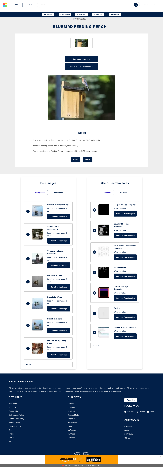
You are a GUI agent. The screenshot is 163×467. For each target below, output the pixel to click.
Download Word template (125, 214)
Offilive (127, 438)
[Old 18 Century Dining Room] (38, 353)
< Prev (75, 159)
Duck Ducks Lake (54, 319)
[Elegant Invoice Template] (104, 214)
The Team (13, 404)
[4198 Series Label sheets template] (104, 257)
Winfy (70, 426)
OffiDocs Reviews (77, 453)
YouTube (130, 412)
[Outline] (104, 318)
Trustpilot (131, 400)
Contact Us (13, 411)
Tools (28, 5)
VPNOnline (72, 423)
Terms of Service (15, 423)
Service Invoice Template (125, 327)
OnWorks (71, 407)
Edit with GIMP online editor (81, 66)
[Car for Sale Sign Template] (104, 297)
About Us (12, 407)
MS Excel (123, 192)
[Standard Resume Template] (104, 235)
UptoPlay (71, 411)
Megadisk (71, 419)
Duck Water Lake (54, 275)
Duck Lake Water (54, 297)
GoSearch (128, 427)
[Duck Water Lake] (38, 286)
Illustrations (58, 192)
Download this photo (81, 59)
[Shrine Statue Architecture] (38, 239)
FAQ (10, 441)
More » (29, 364)
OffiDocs (71, 404)
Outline (117, 308)
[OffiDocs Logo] (5, 4)
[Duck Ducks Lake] (38, 330)
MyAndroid (72, 430)
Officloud (71, 438)
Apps (16, 5)
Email (152, 412)
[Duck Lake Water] (38, 308)
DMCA (11, 438)
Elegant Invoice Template (125, 205)
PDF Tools (128, 434)
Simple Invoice (120, 267)
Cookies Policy (15, 426)
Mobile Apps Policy (16, 419)
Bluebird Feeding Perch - (81, 27)
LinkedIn (141, 412)
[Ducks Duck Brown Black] (38, 216)
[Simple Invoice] (104, 277)
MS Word (107, 192)
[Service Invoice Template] (104, 337)
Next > (87, 159)
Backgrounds (40, 192)
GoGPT (127, 430)
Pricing (11, 434)
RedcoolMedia (73, 415)
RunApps (71, 434)
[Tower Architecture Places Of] (38, 263)
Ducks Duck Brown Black (58, 205)
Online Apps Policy (16, 415)
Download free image (59, 216)
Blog (11, 430)
